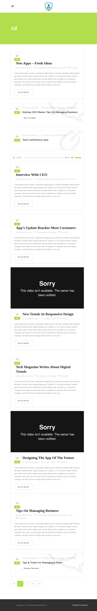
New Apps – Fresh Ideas (34, 63)
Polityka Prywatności (80, 605)
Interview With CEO (31, 175)
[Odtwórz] (14, 157)
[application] (47, 157)
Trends (52, 135)
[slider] (78, 157)
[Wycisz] (72, 157)
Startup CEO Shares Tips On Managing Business (50, 112)
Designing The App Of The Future (48, 458)
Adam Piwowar (26, 68)
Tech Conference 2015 (35, 139)
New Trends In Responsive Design (48, 314)
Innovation (43, 68)
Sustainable (62, 68)
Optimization (52, 68)
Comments (74, 68)
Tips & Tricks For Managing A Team (42, 562)
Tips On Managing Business (37, 511)
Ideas (47, 108)
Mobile (52, 108)
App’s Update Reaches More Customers (46, 228)
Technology (60, 108)
